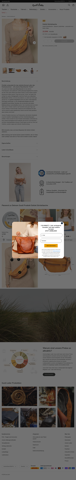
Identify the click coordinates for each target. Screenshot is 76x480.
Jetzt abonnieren (51, 246)
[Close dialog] (62, 223)
